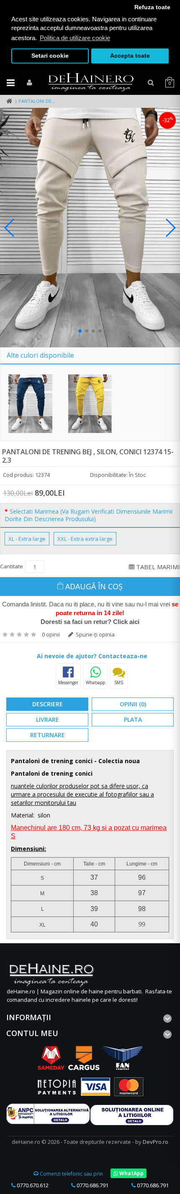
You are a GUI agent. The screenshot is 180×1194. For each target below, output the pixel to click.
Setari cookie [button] (50, 56)
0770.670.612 (32, 1185)
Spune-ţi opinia (95, 634)
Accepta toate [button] (130, 56)
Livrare (47, 719)
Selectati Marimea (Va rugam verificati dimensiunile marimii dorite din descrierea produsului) (88, 515)
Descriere (47, 704)
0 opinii (51, 634)
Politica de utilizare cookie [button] (75, 37)
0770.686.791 (91, 1185)
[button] (80, 331)
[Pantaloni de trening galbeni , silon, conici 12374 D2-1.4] (90, 404)
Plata (133, 719)
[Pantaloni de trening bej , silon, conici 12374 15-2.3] (90, 228)
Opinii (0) (133, 704)
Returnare (47, 735)
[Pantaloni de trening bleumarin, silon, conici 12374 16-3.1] (30, 404)
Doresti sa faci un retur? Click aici (90, 621)
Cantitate (11, 566)
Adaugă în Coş (94, 586)
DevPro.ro (155, 1142)
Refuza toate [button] (152, 7)
